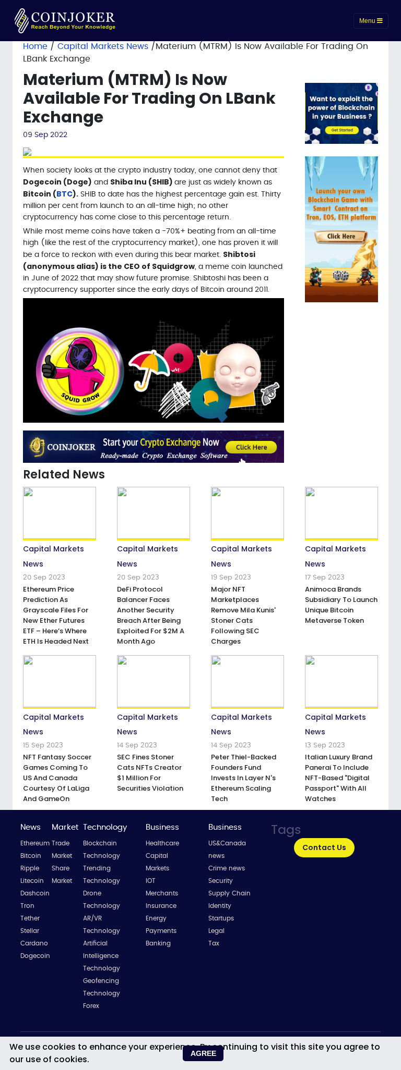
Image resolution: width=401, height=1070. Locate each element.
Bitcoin (30, 856)
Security (220, 881)
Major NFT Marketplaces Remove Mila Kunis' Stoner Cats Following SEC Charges (243, 615)
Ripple (29, 868)
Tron (27, 906)
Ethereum (35, 843)
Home (35, 46)
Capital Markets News (104, 46)
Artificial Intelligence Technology (101, 955)
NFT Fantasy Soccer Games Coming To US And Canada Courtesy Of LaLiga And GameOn (57, 778)
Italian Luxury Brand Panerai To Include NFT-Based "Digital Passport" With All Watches (338, 778)
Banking (158, 943)
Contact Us (324, 847)
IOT (151, 881)
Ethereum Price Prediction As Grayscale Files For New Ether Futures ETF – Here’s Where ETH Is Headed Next (56, 615)
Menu (368, 20)
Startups (221, 918)
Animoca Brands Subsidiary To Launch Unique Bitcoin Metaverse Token (341, 604)
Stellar (29, 931)
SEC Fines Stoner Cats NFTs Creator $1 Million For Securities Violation (150, 772)
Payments (161, 931)
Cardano (34, 943)
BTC (64, 194)
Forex (91, 1006)
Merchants (162, 893)
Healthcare (162, 843)
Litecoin (32, 881)
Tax (213, 943)
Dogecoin (35, 956)
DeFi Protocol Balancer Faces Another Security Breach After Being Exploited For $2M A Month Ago (150, 615)
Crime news (226, 868)
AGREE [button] (203, 1053)
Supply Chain (229, 893)
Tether (30, 918)
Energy (156, 918)
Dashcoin (35, 893)
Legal (216, 931)
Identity (219, 906)
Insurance (161, 906)
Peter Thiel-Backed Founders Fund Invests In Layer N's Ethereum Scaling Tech (243, 778)
